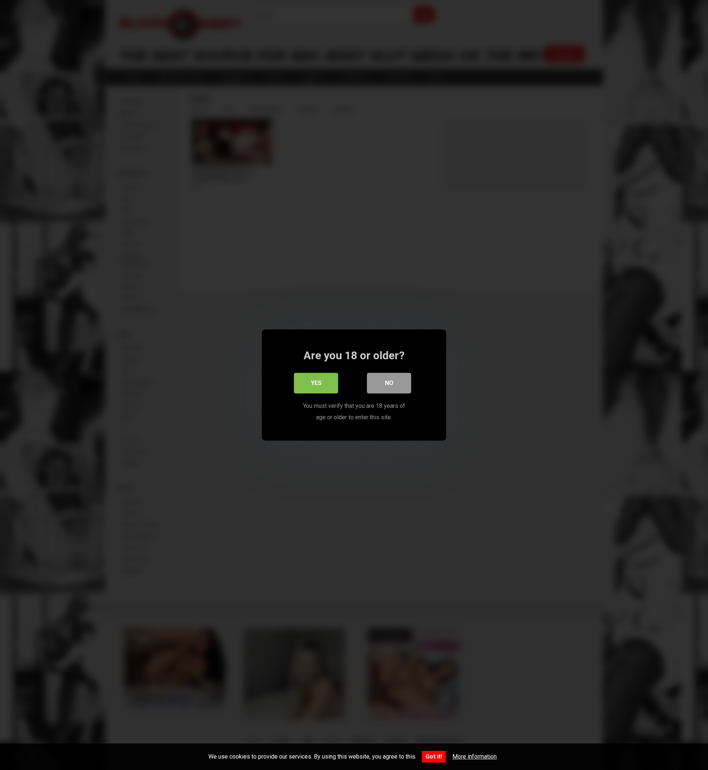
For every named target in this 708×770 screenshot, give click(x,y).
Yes (316, 382)
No (389, 382)
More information (474, 756)
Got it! (434, 756)
